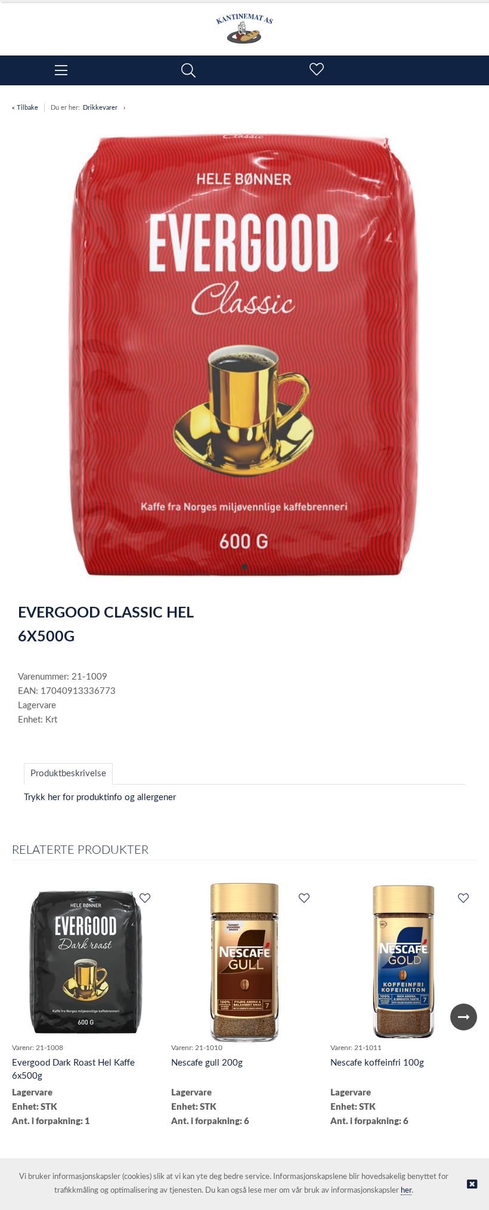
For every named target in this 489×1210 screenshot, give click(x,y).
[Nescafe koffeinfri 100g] (404, 961)
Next (463, 1017)
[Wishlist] (144, 899)
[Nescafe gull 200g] (245, 961)
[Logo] (244, 23)
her (406, 1190)
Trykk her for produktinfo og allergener (100, 797)
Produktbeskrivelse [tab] (68, 773)
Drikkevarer (100, 107)
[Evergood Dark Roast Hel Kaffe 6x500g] (86, 962)
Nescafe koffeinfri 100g (377, 1062)
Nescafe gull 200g (207, 1062)
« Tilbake (25, 107)
